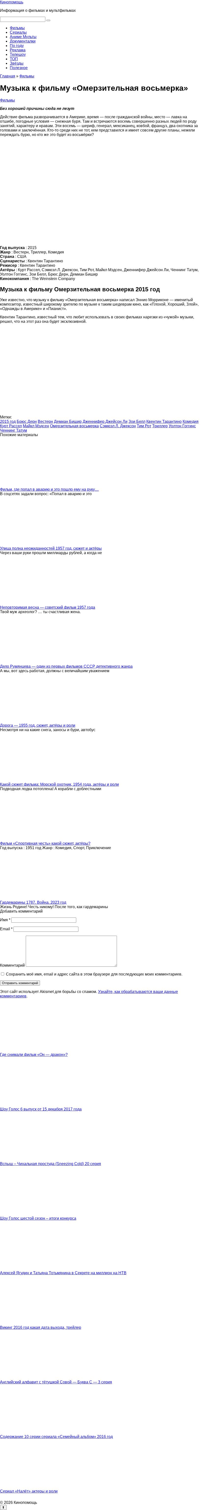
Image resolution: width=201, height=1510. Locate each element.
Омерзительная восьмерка (74, 426)
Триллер (160, 426)
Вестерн (45, 421)
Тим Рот (144, 426)
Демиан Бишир (68, 421)
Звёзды (17, 63)
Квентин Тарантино (164, 421)
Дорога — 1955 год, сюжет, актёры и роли (37, 725)
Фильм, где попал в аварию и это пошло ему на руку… (49, 489)
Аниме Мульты (23, 37)
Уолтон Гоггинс (182, 426)
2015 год (8, 421)
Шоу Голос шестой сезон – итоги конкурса (38, 1218)
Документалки (23, 41)
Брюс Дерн (27, 421)
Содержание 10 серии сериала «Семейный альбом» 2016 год (56, 1437)
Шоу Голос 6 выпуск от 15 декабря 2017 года (41, 1109)
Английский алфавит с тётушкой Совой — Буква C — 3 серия (56, 1382)
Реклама (17, 50)
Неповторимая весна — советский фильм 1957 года (47, 607)
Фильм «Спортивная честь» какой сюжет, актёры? (45, 843)
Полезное (19, 68)
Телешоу (18, 54)
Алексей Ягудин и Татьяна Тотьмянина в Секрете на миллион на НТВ (63, 1273)
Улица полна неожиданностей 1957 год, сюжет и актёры (51, 548)
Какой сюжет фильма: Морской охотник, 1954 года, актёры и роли (59, 784)
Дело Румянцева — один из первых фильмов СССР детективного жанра (66, 666)
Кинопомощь (11, 2)
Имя (5, 920)
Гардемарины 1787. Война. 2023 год (33, 902)
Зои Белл (136, 421)
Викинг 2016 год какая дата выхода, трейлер (40, 1327)
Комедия (191, 421)
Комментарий (12, 965)
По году (17, 46)
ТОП (14, 59)
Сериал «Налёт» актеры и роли (29, 1491)
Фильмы (17, 28)
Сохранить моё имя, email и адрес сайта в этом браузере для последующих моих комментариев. (94, 974)
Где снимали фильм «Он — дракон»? (34, 1054)
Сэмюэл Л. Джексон (118, 426)
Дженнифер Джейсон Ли (105, 421)
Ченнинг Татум (13, 430)
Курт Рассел (11, 426)
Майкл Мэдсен (36, 426)
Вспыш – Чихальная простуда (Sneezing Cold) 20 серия (50, 1164)
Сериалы (18, 32)
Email (6, 929)
